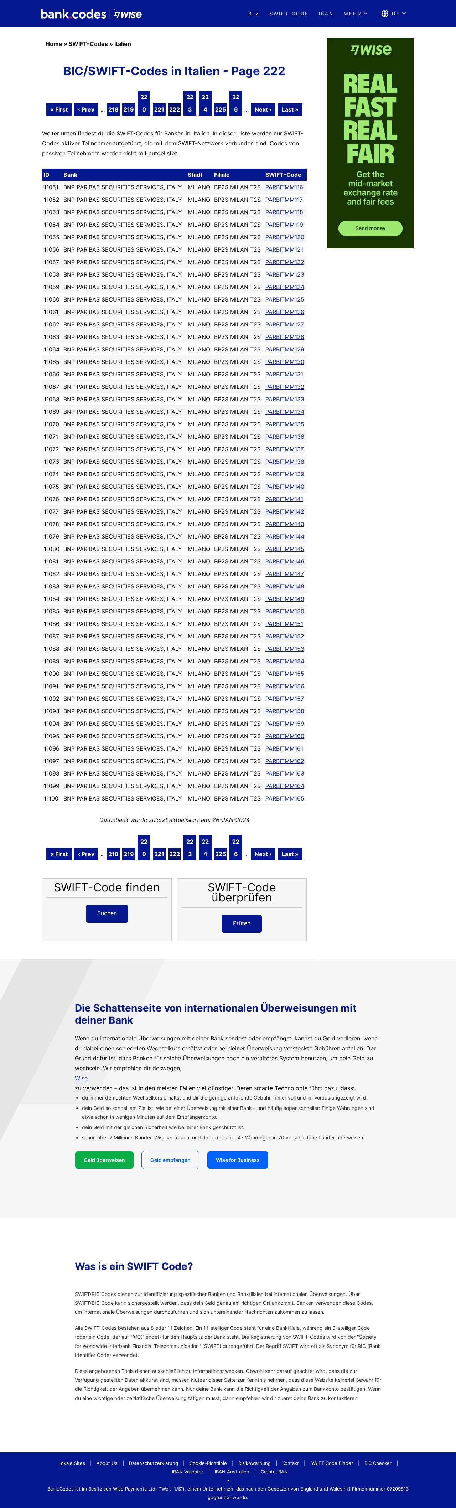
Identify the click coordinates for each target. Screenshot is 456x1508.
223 (189, 103)
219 (129, 109)
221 (159, 109)
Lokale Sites (71, 1463)
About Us (107, 1463)
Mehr (353, 13)
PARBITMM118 (284, 212)
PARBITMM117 (284, 199)
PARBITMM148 (284, 586)
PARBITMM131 (284, 374)
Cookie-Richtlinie (208, 1463)
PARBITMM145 (284, 548)
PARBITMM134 (284, 411)
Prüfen (241, 923)
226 (235, 103)
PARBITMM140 (284, 486)
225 (220, 109)
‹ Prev (86, 109)
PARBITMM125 (284, 299)
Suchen (107, 913)
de (396, 13)
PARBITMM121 (284, 249)
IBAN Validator (187, 1471)
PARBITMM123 (284, 274)
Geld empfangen (170, 1160)
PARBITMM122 (284, 262)
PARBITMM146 (284, 561)
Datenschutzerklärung (153, 1463)
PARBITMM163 (284, 773)
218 (113, 109)
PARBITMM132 (284, 386)
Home (54, 43)
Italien (122, 43)
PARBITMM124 (284, 286)
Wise (81, 1078)
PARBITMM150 (284, 611)
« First (59, 109)
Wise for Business (238, 1160)
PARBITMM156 (284, 686)
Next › (263, 109)
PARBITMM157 (284, 698)
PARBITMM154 (284, 661)
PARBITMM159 (284, 723)
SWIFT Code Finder (331, 1463)
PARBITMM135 (284, 424)
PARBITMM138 (284, 461)
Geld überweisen (104, 1160)
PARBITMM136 (284, 436)
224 (205, 103)
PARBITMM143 (284, 523)
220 (143, 103)
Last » (290, 109)
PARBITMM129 (284, 349)
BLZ (254, 13)
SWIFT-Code (289, 13)
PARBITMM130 (284, 361)
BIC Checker (378, 1463)
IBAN (326, 13)
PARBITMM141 (284, 499)
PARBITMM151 (284, 623)
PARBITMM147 (284, 573)
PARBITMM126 (284, 311)
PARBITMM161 (284, 748)
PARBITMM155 (284, 673)
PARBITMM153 (284, 648)
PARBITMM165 (284, 798)
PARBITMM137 (284, 449)
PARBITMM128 (284, 336)
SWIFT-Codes (88, 43)
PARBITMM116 (284, 187)
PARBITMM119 (284, 224)
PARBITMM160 (284, 736)
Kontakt (290, 1463)
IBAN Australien (232, 1471)
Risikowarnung (254, 1463)
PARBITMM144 (284, 536)
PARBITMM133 (284, 399)
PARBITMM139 (284, 474)
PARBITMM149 (284, 598)
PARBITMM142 (284, 511)
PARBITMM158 (284, 711)
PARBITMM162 (284, 761)
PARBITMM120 (284, 237)
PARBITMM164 (284, 785)
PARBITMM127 (284, 324)
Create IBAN (274, 1471)
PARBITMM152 (284, 636)
